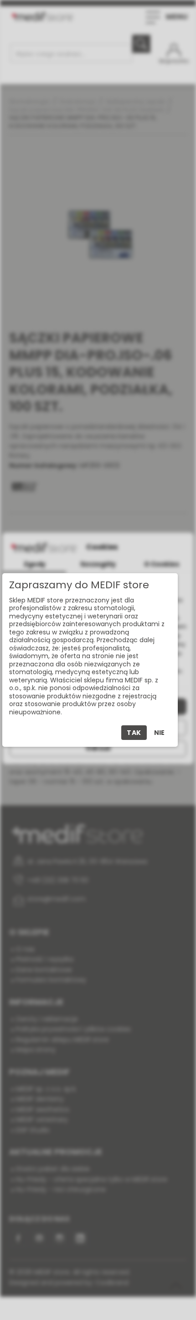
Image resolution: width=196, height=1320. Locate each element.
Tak (134, 732)
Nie (159, 732)
